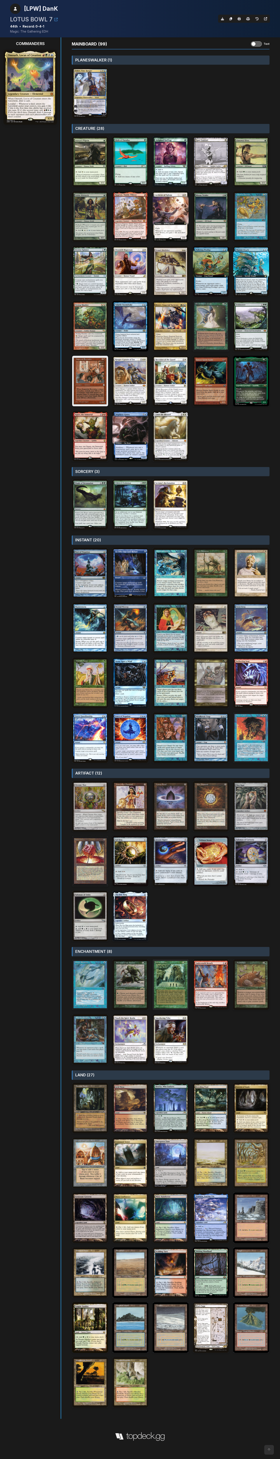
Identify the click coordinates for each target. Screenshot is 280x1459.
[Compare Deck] (248, 19)
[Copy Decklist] (231, 19)
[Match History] (257, 19)
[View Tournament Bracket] (56, 19)
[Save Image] (222, 19)
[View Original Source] (265, 19)
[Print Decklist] (239, 19)
